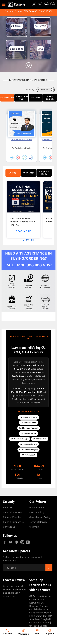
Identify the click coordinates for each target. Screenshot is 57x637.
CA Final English (50, 97)
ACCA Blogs (28, 172)
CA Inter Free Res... (13, 517)
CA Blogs (13, 172)
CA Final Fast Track (21, 97)
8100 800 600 (30, 11)
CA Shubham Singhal (28, 450)
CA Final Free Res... (13, 512)
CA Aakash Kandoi (28, 423)
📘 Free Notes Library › (28, 13)
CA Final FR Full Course (21, 139)
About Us (8, 507)
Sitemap (34, 526)
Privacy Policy (36, 507)
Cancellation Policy (39, 517)
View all (28, 239)
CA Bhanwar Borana (28, 417)
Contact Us (9, 526)
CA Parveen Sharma (28, 444)
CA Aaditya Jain (39, 439)
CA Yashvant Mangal (19, 439)
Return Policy (36, 512)
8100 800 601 (45, 11)
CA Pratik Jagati (29, 455)
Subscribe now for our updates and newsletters (22, 559)
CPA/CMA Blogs (44, 172)
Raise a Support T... (13, 521)
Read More (23, 231)
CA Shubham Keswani (28, 428)
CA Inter (35, 97)
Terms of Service (38, 521)
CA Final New (7, 97)
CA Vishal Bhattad (28, 433)
